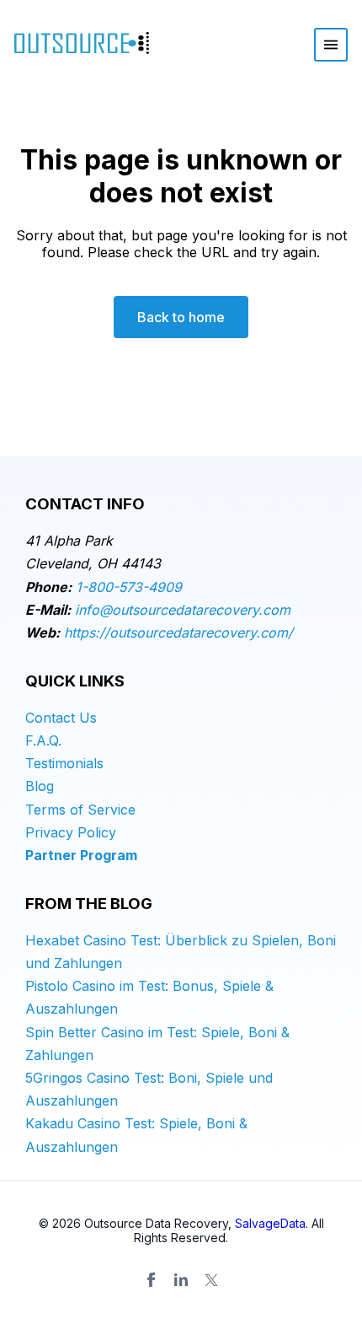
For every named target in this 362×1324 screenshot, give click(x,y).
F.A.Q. (43, 740)
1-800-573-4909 (129, 587)
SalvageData (270, 1223)
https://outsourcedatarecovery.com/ (178, 632)
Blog (39, 786)
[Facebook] (150, 1280)
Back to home (181, 317)
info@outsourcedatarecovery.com (182, 609)
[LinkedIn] (181, 1280)
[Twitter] (211, 1280)
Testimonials (64, 763)
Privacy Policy (70, 832)
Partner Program (81, 855)
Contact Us (61, 717)
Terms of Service (80, 809)
